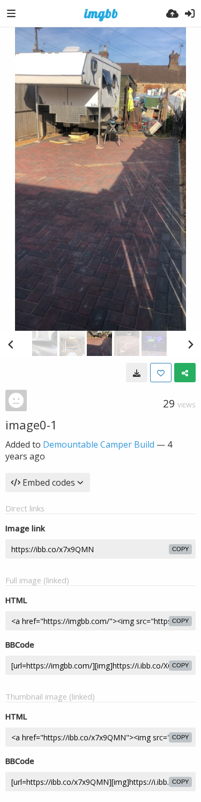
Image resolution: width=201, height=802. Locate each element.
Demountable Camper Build (98, 444)
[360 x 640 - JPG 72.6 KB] (136, 372)
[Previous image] (10, 344)
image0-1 (31, 425)
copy (180, 549)
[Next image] (190, 344)
